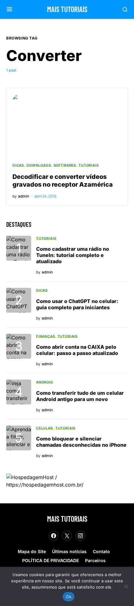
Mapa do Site (32, 551)
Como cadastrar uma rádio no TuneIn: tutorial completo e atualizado (72, 255)
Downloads (38, 165)
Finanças (45, 336)
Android (44, 382)
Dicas (18, 165)
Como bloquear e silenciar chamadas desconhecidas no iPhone (81, 442)
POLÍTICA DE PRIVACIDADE (50, 560)
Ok (68, 596)
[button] (9, 9)
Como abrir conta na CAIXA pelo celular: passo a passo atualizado (77, 350)
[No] (126, 586)
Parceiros (95, 560)
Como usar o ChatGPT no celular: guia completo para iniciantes (77, 304)
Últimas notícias (69, 551)
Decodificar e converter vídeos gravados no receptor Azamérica (62, 180)
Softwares (65, 165)
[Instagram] (80, 535)
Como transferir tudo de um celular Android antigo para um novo (80, 396)
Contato (101, 551)
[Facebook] (54, 535)
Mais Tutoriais (67, 9)
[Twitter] (67, 535)
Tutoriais (88, 165)
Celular (44, 428)
